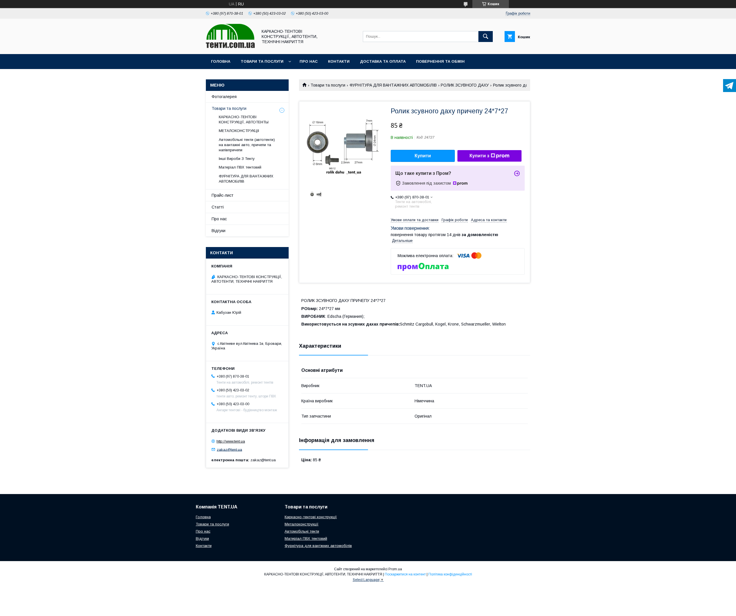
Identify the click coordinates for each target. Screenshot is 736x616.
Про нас (309, 61)
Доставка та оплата (383, 61)
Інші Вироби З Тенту (237, 158)
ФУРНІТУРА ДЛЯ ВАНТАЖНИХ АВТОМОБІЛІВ (393, 85)
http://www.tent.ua (230, 441)
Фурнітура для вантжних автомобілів (318, 546)
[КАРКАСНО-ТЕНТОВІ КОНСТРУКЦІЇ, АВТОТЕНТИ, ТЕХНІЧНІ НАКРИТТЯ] (230, 46)
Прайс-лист (222, 195)
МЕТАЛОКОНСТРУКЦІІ (239, 131)
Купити (423, 155)
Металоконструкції (302, 524)
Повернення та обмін (440, 61)
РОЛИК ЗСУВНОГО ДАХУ (465, 85)
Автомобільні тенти (302, 531)
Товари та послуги (262, 61)
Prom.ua (395, 569)
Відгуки (218, 230)
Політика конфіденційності (450, 574)
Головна (220, 61)
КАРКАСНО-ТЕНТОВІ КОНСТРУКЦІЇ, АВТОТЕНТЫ (244, 119)
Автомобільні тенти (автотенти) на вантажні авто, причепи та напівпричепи (247, 144)
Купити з (479, 155)
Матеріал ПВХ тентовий (240, 167)
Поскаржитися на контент (405, 574)
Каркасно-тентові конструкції (311, 517)
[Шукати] (485, 36)
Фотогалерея (224, 96)
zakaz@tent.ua (229, 449)
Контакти (339, 61)
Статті (218, 207)
